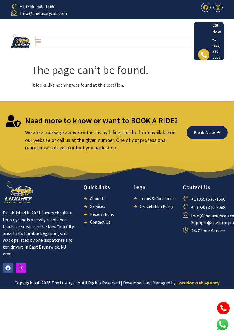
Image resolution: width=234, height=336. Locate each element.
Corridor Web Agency (197, 283)
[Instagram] (218, 7)
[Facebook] (205, 7)
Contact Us (196, 186)
